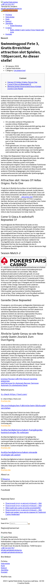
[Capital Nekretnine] (9, 11)
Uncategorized (19, 70)
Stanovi (4, 568)
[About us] (5, 479)
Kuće (3, 565)
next (20, 384)
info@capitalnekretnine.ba (11, 550)
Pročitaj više (5, 401)
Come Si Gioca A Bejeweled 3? (19, 84)
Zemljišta (4, 570)
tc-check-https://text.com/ (14, 394)
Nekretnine (5, 563)
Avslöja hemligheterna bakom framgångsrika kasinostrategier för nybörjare (21, 431)
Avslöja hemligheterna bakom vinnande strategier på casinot (19, 453)
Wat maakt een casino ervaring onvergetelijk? (23, 508)
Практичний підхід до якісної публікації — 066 (23, 503)
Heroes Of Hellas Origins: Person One (22, 82)
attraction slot (27, 197)
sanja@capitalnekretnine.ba (12, 552)
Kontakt (4, 572)
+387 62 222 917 (7, 548)
